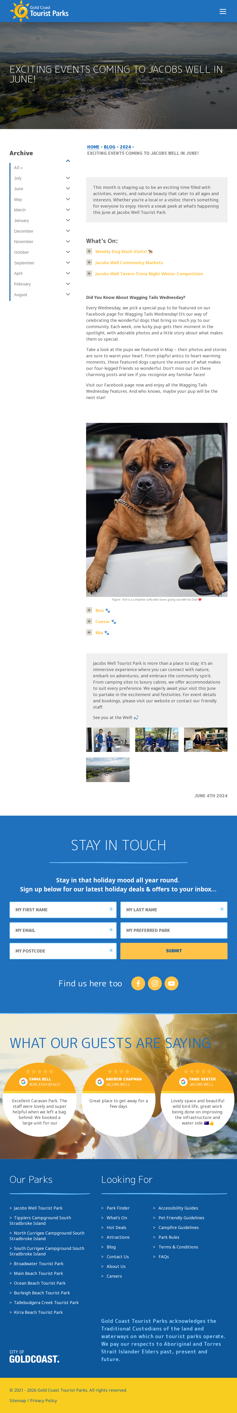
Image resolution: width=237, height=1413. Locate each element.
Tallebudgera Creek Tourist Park (46, 1302)
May (18, 199)
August (20, 294)
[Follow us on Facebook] (138, 983)
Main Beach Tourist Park (38, 1273)
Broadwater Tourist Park (38, 1263)
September (24, 263)
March (20, 210)
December (23, 231)
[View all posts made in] (41, 161)
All (18, 167)
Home (93, 147)
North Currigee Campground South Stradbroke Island (46, 1235)
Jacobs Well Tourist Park (38, 1208)
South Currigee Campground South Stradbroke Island (46, 1251)
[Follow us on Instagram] (155, 983)
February (22, 284)
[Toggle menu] (223, 11)
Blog (109, 147)
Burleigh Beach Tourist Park (42, 1293)
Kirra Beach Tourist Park (38, 1312)
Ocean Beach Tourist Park (39, 1283)
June (18, 189)
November (23, 241)
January (21, 220)
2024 (125, 147)
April (18, 273)
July (18, 178)
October (21, 252)
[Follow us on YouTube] (171, 983)
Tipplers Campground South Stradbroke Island (40, 1220)
